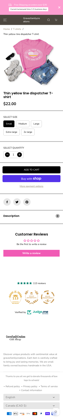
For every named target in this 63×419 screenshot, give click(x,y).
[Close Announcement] (59, 7)
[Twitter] (17, 202)
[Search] (48, 20)
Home (6, 29)
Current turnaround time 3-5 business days (28, 9)
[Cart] (56, 20)
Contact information (31, 390)
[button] (5, 20)
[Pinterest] (27, 202)
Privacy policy (30, 386)
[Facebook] (7, 202)
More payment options (31, 186)
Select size (10, 117)
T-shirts (17, 29)
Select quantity (13, 147)
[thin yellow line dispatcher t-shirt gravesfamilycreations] (31, 61)
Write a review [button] (31, 253)
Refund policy (13, 386)
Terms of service (49, 386)
